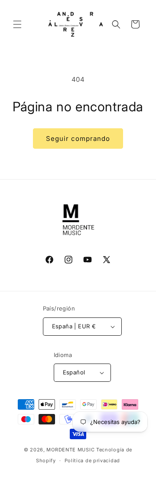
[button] (17, 24)
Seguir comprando (78, 138)
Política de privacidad (92, 460)
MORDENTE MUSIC (70, 450)
